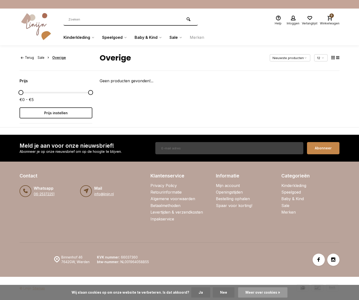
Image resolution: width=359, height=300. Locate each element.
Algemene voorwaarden (172, 198)
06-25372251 (44, 194)
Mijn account (228, 185)
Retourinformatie (166, 192)
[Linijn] (38, 27)
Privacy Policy (163, 185)
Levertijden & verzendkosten (176, 212)
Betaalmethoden (165, 205)
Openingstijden (229, 192)
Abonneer (323, 148)
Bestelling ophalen (233, 198)
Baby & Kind (146, 37)
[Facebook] (319, 260)
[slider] (20, 92)
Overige (59, 58)
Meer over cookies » (262, 292)
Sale (173, 37)
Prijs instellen (56, 113)
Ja (201, 292)
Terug (29, 58)
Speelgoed (112, 37)
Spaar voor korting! (234, 205)
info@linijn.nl (104, 194)
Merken (197, 37)
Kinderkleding (76, 37)
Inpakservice (162, 219)
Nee (223, 292)
